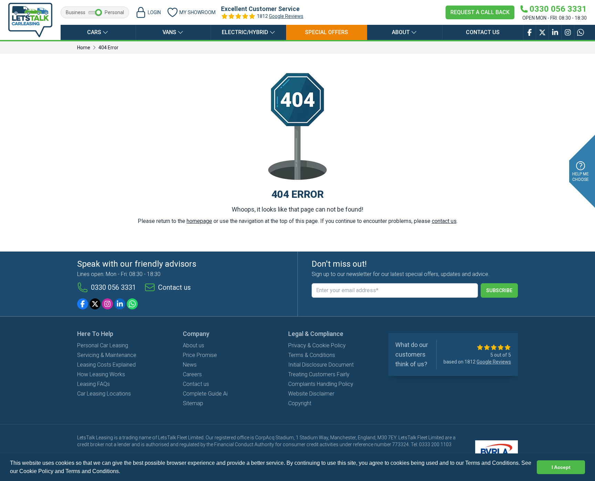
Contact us (483, 32)
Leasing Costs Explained (106, 364)
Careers (192, 374)
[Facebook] (82, 303)
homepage (199, 221)
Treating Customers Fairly (318, 374)
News (190, 364)
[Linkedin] (119, 303)
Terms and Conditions (92, 471)
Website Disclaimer (311, 393)
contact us (444, 221)
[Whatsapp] (132, 303)
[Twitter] (95, 303)
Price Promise (200, 355)
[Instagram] (107, 303)
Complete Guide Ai (205, 393)
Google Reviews (286, 16)
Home (83, 47)
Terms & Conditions (311, 355)
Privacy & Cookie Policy (317, 345)
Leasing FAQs (93, 384)
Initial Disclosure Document (321, 364)
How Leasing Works (101, 374)
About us (193, 345)
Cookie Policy (36, 471)
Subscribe (499, 290)
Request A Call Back (480, 12)
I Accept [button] (561, 467)
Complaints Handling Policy (320, 384)
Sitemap (193, 403)
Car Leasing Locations (104, 393)
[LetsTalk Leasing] (30, 20)
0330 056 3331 (113, 287)
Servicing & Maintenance (106, 355)
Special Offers (326, 32)
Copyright (299, 403)
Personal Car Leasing (102, 345)
